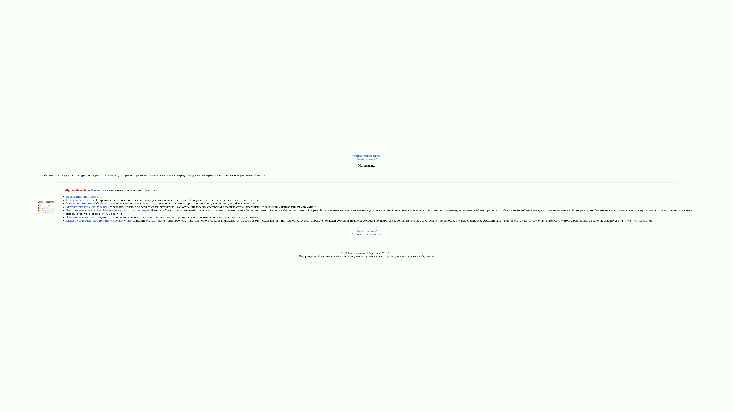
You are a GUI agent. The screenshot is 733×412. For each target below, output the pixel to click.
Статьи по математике (80, 200)
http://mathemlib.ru (77, 190)
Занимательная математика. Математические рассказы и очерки (108, 210)
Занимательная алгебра (81, 217)
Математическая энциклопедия (86, 206)
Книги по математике (80, 203)
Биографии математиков (82, 196)
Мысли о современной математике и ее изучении (98, 220)
